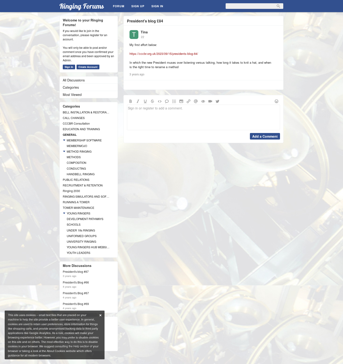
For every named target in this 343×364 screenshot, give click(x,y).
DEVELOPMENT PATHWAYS (85, 219)
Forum (118, 6)
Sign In (157, 6)
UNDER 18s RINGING (81, 230)
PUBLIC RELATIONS (76, 180)
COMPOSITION (76, 162)
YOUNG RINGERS (78, 213)
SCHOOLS (73, 224)
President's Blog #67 (76, 293)
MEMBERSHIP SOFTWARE (84, 140)
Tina (144, 32)
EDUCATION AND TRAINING (81, 129)
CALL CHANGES (74, 118)
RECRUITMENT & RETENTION (83, 185)
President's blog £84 (145, 21)
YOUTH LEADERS (78, 253)
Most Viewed (72, 94)
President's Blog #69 (76, 304)
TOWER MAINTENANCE (78, 208)
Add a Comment (265, 136)
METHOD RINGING (79, 151)
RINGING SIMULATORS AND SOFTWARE (86, 196)
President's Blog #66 (76, 282)
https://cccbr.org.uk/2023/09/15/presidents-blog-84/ (164, 53)
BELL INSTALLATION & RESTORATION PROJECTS (86, 112)
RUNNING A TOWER (76, 202)
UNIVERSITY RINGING (81, 241)
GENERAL (70, 135)
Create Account (88, 67)
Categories (71, 87)
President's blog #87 (76, 271)
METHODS (74, 157)
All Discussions (74, 80)
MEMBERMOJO (77, 146)
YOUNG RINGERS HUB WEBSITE (88, 247)
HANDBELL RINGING (80, 174)
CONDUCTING (76, 168)
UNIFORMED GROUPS (82, 236)
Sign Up (137, 6)
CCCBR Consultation (76, 123)
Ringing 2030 (71, 191)
